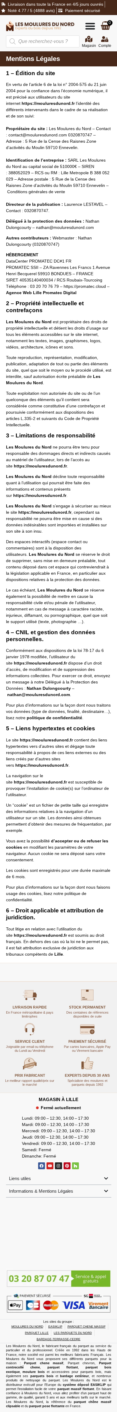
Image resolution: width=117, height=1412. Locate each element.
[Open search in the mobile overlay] (43, 41)
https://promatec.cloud (85, 286)
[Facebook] (41, 1165)
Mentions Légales (33, 58)
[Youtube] (49, 1165)
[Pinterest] (67, 1165)
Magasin (89, 46)
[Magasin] (88, 39)
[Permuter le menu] (90, 26)
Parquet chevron (81, 1363)
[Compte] (104, 39)
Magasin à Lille (58, 1099)
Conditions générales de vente (36, 191)
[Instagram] (58, 1165)
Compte (104, 46)
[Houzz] (75, 1165)
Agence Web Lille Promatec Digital (41, 292)
